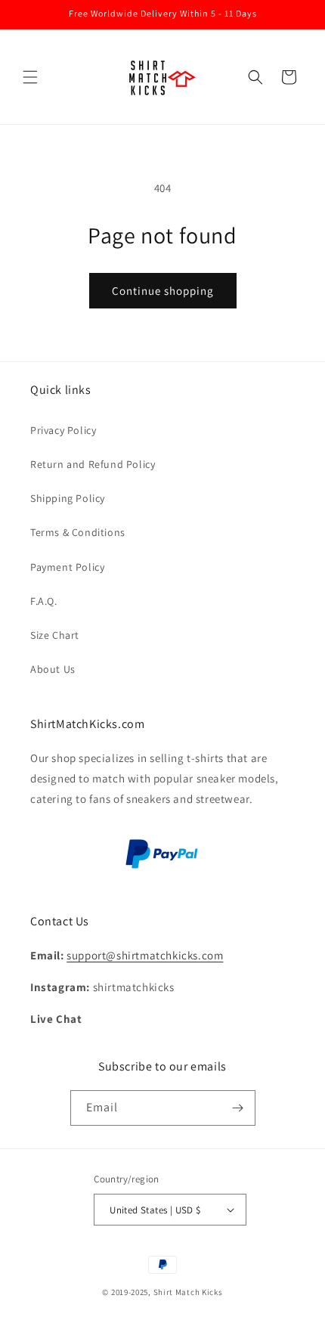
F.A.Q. (43, 601)
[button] (30, 77)
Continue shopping (163, 291)
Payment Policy (67, 567)
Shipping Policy (67, 498)
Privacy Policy (63, 430)
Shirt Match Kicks (188, 1292)
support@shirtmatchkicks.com (145, 955)
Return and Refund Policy (92, 464)
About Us (53, 669)
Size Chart (54, 635)
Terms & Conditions (77, 532)
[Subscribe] (238, 1108)
